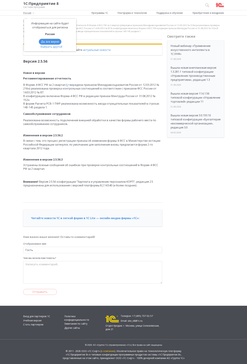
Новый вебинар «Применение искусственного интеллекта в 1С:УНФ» (191, 50)
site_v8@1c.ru (135, 320)
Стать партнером (33, 324)
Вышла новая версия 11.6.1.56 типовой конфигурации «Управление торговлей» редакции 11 (195, 97)
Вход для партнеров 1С (36, 316)
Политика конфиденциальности (76, 318)
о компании (107, 351)
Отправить (39, 292)
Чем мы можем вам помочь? (39, 258)
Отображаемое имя (34, 243)
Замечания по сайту (75, 323)
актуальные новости (97, 50)
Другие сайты (72, 327)
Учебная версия (32, 320)
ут (68, 85)
